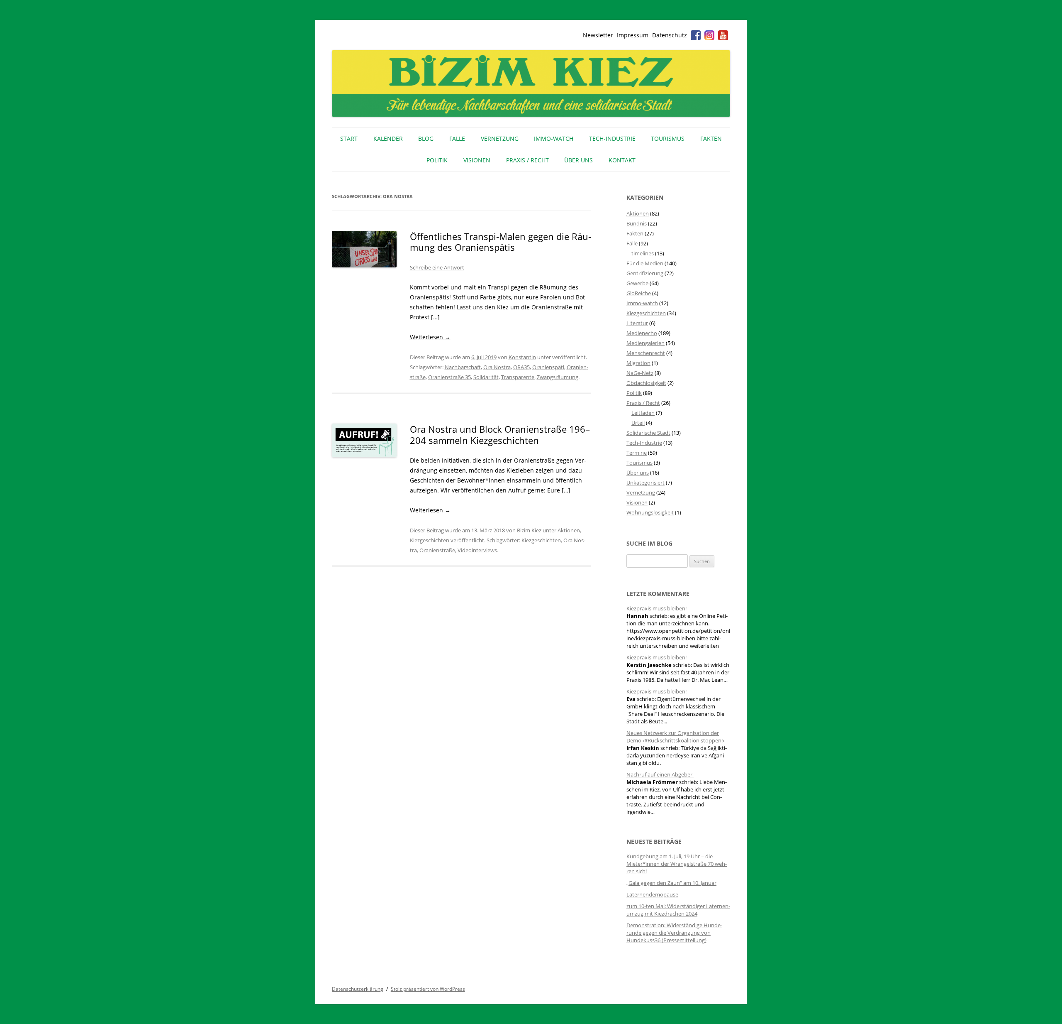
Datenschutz (669, 35)
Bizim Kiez (529, 530)
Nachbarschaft (463, 367)
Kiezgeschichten (429, 540)
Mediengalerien (645, 343)
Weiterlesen (430, 337)
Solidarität (486, 377)
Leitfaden (643, 412)
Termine (636, 452)
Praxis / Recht (527, 160)
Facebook (696, 35)
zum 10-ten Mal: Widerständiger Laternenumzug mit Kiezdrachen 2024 (678, 909)
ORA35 (521, 367)
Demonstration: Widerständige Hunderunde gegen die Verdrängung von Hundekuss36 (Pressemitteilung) (674, 932)
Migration (638, 363)
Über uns (578, 160)
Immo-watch (642, 303)
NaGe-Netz (639, 373)
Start (349, 138)
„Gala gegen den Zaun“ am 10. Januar (671, 883)
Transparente (517, 377)
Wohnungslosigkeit (650, 512)
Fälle (457, 138)
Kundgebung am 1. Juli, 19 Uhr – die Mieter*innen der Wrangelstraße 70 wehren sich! (676, 864)
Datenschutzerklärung (357, 988)
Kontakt (622, 160)
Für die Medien (644, 263)
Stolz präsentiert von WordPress (428, 988)
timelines (642, 253)
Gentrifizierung (644, 273)
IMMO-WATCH (553, 138)
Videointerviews (477, 550)
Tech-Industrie (612, 138)
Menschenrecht (645, 353)
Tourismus (667, 138)
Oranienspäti (548, 367)
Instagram (709, 35)
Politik (437, 160)
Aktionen (569, 530)
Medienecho (641, 333)
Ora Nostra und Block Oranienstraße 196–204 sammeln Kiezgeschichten (500, 434)
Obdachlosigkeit (646, 383)
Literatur (637, 323)
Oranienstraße (437, 550)
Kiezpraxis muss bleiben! (656, 608)
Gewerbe (637, 283)
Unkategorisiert (645, 482)
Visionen (476, 160)
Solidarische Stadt (648, 432)
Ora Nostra (497, 367)
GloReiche (638, 293)
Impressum (632, 35)
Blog (426, 138)
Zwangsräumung (557, 377)
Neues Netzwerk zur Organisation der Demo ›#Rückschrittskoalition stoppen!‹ (675, 736)
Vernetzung (500, 138)
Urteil (638, 422)
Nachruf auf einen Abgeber (660, 774)
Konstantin (522, 357)
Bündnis (636, 223)
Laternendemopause (652, 894)
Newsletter (598, 35)
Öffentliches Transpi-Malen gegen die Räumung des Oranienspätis (500, 241)
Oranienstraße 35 (449, 377)
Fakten (711, 138)
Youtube (723, 35)
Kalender (388, 138)
